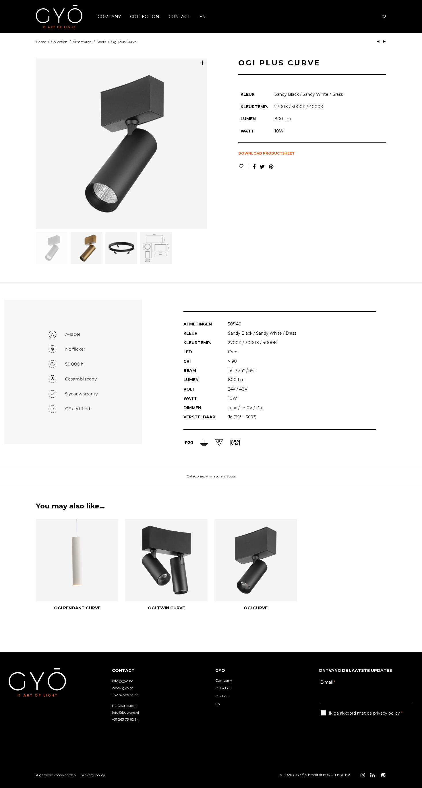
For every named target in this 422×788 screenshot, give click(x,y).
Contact (179, 16)
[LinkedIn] (372, 775)
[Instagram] (363, 775)
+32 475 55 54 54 (125, 695)
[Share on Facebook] (254, 167)
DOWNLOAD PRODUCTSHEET (266, 153)
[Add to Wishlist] (243, 166)
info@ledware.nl (125, 712)
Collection (144, 16)
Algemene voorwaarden (56, 775)
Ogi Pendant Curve (77, 607)
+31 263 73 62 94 (125, 719)
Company (109, 16)
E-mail (327, 682)
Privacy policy (93, 775)
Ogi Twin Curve (166, 607)
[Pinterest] (383, 775)
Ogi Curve (256, 607)
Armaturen (82, 42)
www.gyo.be (122, 688)
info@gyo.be (122, 681)
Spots (101, 42)
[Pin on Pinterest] (271, 167)
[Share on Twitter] (262, 167)
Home (41, 42)
